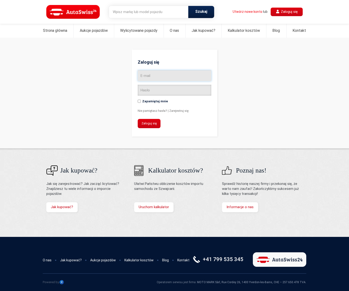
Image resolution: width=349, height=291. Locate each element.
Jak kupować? (203, 30)
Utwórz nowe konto (247, 12)
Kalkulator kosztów (244, 30)
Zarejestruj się (179, 111)
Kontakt (299, 30)
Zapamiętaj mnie (155, 101)
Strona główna (55, 30)
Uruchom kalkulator (154, 207)
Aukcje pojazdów (94, 30)
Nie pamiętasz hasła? (152, 111)
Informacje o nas (240, 207)
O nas (174, 30)
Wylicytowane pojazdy (138, 30)
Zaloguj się (289, 11)
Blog (276, 30)
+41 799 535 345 (223, 259)
